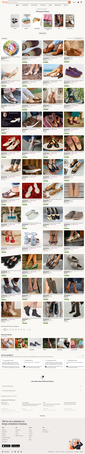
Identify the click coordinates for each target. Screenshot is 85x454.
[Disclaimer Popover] (12, 355)
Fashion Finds (43, 5)
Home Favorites (34, 5)
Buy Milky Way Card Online (48, 405)
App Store (6, 446)
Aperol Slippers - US (5, 404)
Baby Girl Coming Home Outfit (70, 404)
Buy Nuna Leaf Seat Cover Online (49, 410)
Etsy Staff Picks (25, 5)
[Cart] (81, 2)
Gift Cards (66, 5)
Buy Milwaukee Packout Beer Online (8, 410)
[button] (5, 451)
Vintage (50, 5)
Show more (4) (42, 33)
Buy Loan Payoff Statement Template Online (51, 404)
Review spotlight (6, 355)
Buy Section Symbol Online (69, 410)
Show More (42, 415)
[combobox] (38, 2)
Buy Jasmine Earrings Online (27, 410)
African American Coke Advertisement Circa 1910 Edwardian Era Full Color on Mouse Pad (31, 405)
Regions (81, 451)
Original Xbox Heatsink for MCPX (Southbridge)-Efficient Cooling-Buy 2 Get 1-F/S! (10, 412)
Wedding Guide (58, 5)
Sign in (74, 2)
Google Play (15, 446)
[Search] (69, 2)
